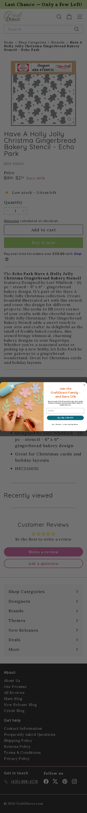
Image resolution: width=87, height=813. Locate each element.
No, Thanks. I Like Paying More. (65, 424)
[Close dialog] (84, 384)
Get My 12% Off (65, 417)
